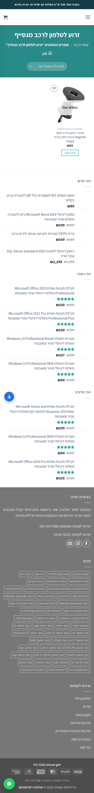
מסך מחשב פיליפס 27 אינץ (49, 655)
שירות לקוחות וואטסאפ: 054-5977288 (47, 780)
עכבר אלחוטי (43, 662)
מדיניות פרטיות (80, 722)
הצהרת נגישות (81, 739)
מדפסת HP (53, 611)
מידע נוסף (69, 152)
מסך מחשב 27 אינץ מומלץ (28, 633)
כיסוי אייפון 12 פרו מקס (22, 603)
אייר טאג (39, 574)
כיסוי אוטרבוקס (47, 603)
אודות (87, 706)
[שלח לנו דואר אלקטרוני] (70, 543)
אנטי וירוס (25, 574)
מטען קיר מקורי (81, 626)
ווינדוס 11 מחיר (45, 596)
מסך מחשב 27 (80, 633)
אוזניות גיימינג (81, 574)
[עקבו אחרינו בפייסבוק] (86, 543)
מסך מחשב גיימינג (51, 648)
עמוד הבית (81, 44)
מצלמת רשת (61, 662)
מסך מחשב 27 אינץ (57, 633)
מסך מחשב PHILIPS (77, 648)
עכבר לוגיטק (25, 662)
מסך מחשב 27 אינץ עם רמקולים (71, 640)
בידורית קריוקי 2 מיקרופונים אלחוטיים (69, 589)
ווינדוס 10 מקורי (80, 596)
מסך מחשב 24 (21, 626)
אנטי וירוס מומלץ (56, 581)
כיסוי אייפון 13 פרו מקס (76, 611)
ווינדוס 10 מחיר (13, 589)
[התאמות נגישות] (9, 396)
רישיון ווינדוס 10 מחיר (32, 670)
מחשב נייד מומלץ (46, 618)
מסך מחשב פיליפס (78, 655)
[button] (88, 17)
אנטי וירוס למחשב (79, 581)
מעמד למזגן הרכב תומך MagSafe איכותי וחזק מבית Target (70, 137)
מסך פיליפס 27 (80, 662)
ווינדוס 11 (62, 596)
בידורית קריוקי (35, 581)
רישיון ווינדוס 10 (56, 670)
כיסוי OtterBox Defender (19, 596)
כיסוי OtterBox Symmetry (74, 603)
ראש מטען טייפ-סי (79, 670)
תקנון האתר (83, 714)
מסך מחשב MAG (40, 640)
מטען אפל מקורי (24, 618)
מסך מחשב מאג (28, 648)
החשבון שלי (83, 698)
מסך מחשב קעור (21, 655)
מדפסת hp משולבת (32, 611)
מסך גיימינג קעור (43, 626)
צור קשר (85, 747)
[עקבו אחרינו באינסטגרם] (78, 543)
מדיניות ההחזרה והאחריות (73, 731)
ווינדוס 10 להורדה (35, 589)
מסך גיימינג (62, 626)
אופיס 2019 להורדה (59, 574)
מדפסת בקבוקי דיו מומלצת (74, 618)
